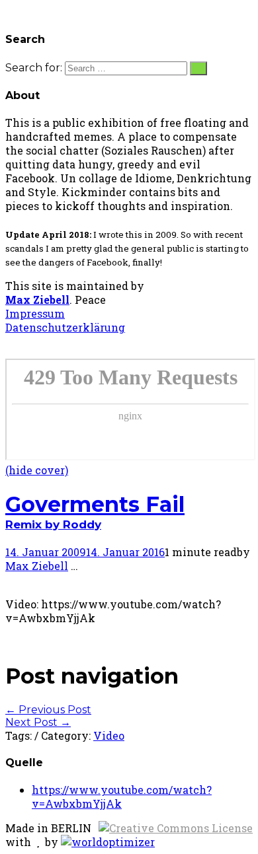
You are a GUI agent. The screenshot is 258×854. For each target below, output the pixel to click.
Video (108, 735)
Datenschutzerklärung (65, 327)
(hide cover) (36, 470)
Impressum (35, 313)
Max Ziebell (37, 299)
